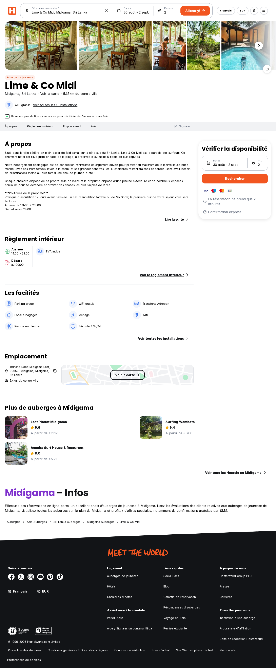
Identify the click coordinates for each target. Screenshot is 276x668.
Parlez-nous (115, 618)
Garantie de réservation (179, 597)
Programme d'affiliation (235, 628)
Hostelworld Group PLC (236, 576)
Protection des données (24, 650)
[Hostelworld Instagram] (30, 577)
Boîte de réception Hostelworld (241, 639)
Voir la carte (49, 94)
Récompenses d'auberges (181, 607)
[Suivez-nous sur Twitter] (21, 577)
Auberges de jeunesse (122, 576)
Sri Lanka (28, 94)
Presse (224, 586)
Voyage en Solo (174, 618)
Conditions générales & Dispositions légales (78, 650)
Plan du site (228, 650)
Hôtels (111, 586)
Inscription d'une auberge (237, 618)
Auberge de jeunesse (20, 77)
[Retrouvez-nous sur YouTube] (40, 577)
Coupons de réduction (129, 650)
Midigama (12, 94)
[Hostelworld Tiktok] (60, 577)
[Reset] (106, 11)
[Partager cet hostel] (267, 69)
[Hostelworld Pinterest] (50, 577)
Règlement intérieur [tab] (40, 126)
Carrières (226, 597)
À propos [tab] (11, 126)
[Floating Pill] (259, 46)
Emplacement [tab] (72, 126)
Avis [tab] (93, 126)
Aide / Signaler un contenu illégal (130, 628)
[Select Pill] (254, 11)
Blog (166, 586)
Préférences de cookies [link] (24, 660)
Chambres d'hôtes (119, 597)
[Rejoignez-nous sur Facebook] (11, 577)
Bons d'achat (161, 650)
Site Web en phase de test (194, 650)
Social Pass (171, 576)
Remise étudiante (175, 628)
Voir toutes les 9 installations (55, 105)
